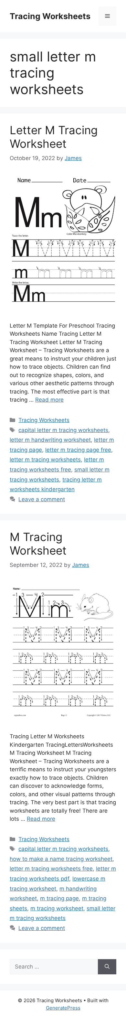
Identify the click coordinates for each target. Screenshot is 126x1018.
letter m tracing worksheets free (51, 868)
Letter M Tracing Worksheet (54, 136)
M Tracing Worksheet (38, 543)
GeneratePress (63, 1008)
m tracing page (59, 898)
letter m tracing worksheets (45, 459)
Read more (49, 399)
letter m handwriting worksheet (50, 440)
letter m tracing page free (78, 450)
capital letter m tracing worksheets (63, 430)
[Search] (107, 967)
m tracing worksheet (56, 908)
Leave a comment (41, 499)
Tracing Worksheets (50, 16)
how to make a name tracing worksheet (61, 859)
